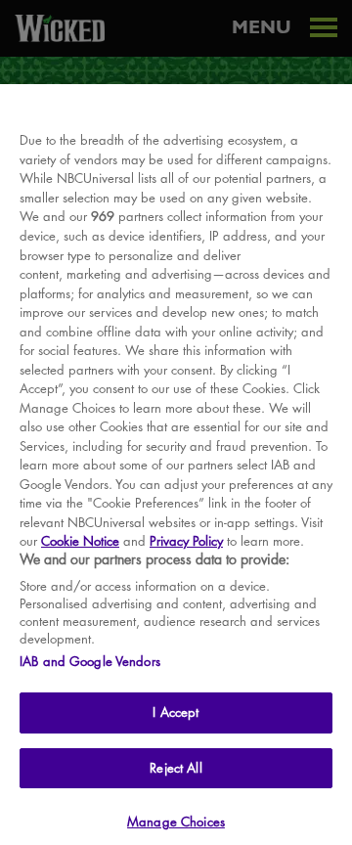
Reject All (175, 768)
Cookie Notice (80, 541)
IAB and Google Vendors (90, 661)
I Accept (175, 712)
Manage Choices (176, 821)
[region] (176, 464)
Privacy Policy (186, 541)
